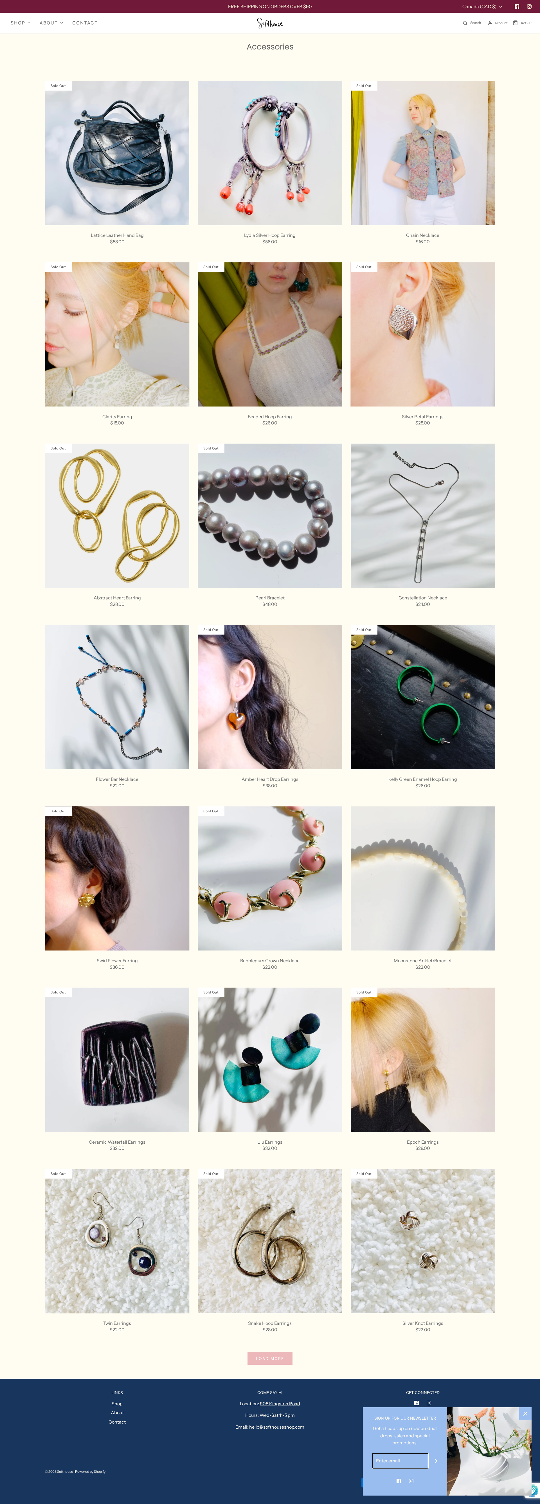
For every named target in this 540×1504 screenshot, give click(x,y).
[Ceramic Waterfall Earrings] (117, 1060)
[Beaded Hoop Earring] (270, 334)
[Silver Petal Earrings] (423, 334)
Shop (117, 1403)
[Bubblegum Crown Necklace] (270, 878)
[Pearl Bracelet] (270, 516)
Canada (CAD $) (480, 6)
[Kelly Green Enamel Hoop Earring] (423, 697)
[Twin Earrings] (117, 1241)
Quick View (117, 214)
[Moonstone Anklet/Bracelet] (423, 878)
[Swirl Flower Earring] (117, 878)
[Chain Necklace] (423, 153)
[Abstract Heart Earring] (117, 516)
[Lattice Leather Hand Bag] (117, 153)
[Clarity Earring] (117, 334)
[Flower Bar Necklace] (117, 697)
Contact (85, 23)
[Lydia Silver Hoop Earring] (270, 153)
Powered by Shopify (90, 1471)
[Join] (436, 1461)
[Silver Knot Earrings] (423, 1241)
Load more (270, 1358)
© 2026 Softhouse (59, 1471)
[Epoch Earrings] (423, 1060)
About (117, 1412)
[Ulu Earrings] (270, 1060)
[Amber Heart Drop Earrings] (270, 697)
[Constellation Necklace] (423, 516)
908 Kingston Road (280, 1403)
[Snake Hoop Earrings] (270, 1241)
